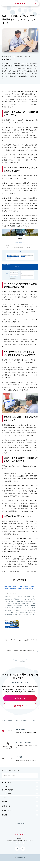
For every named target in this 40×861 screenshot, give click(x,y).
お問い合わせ (20, 698)
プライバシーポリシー (20, 823)
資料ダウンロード (20, 706)
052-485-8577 (21, 843)
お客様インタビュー (13, 720)
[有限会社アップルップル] (20, 4)
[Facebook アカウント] (22, 848)
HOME (4, 720)
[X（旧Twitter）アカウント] (17, 848)
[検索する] (36, 775)
